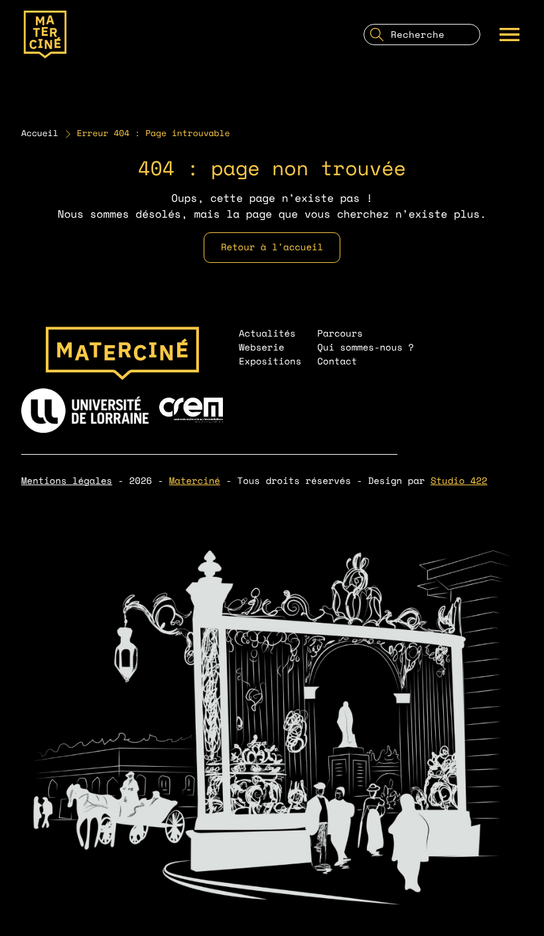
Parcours (340, 333)
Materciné (194, 481)
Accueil (39, 133)
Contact (337, 361)
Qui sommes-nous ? (365, 347)
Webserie (262, 347)
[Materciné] (45, 34)
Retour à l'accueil (272, 247)
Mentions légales (66, 481)
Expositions (270, 361)
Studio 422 (459, 481)
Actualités (267, 333)
